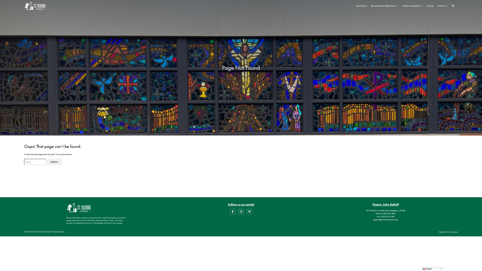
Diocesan (454, 232)
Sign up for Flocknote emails (54, 232)
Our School (361, 5)
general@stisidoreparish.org (385, 219)
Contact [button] (441, 5)
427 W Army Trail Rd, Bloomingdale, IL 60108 (385, 210)
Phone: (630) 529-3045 (386, 213)
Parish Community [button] (411, 5)
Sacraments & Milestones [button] (383, 5)
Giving (430, 5)
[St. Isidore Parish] (35, 5)
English (429, 268)
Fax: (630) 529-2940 (386, 216)
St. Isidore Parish (36, 232)
